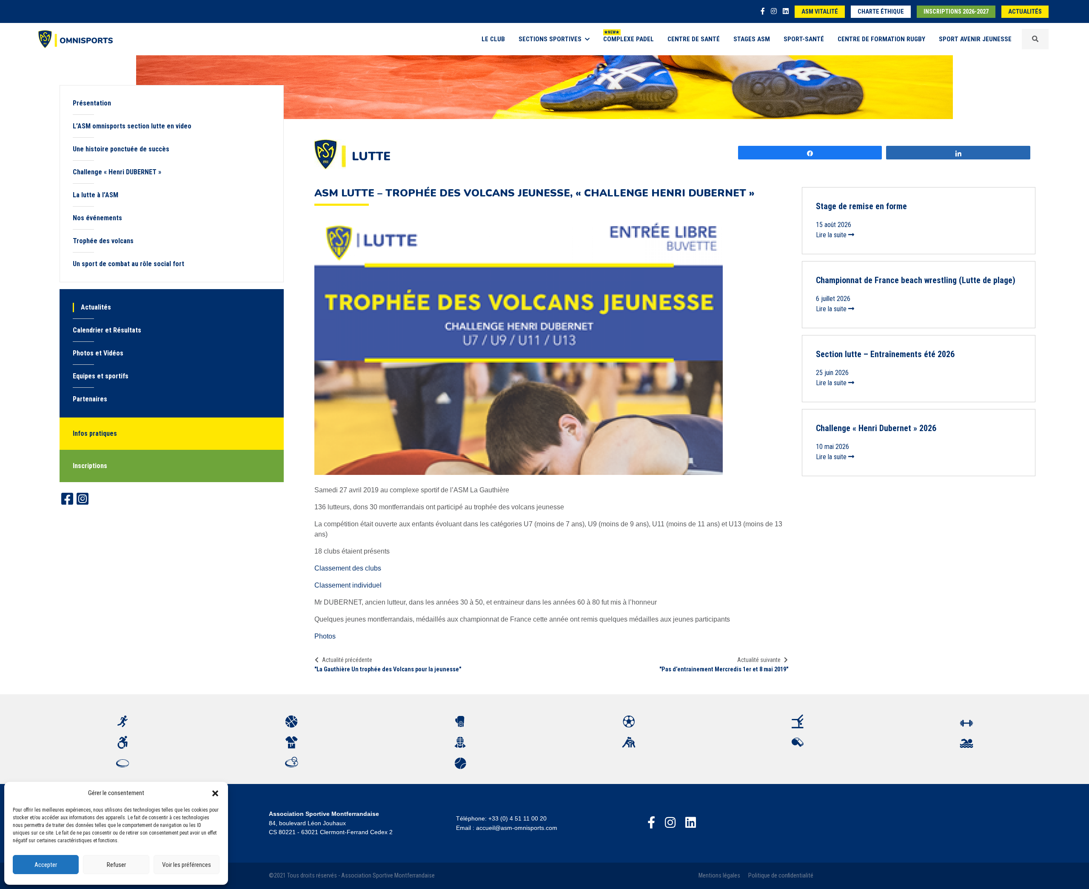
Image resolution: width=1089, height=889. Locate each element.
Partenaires (90, 399)
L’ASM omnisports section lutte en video (132, 126)
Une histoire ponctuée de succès (121, 149)
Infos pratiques (95, 433)
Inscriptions (90, 466)
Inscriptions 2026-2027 (956, 11)
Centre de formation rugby (881, 39)
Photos (325, 636)
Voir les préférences (186, 865)
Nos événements (97, 218)
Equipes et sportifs (100, 376)
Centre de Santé (693, 39)
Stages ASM (751, 39)
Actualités (1025, 11)
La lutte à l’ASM (95, 195)
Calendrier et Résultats (107, 330)
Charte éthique (881, 11)
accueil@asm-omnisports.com (516, 827)
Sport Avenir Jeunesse (975, 39)
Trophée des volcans (103, 241)
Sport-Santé (804, 39)
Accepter (45, 865)
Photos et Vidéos (98, 353)
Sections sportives (550, 39)
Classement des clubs (347, 568)
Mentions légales (719, 875)
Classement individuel (348, 585)
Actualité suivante (759, 659)
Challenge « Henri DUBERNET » (117, 172)
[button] (215, 793)
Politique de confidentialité (780, 875)
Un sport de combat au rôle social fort (128, 264)
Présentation (92, 103)
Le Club (493, 39)
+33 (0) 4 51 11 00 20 (517, 818)
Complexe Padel (628, 39)
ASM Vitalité (819, 11)
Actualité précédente (347, 659)
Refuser (116, 865)
